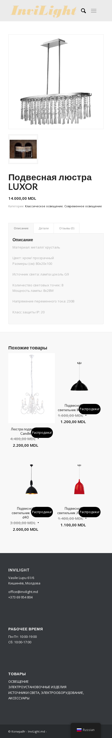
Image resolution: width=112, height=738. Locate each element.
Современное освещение (83, 206)
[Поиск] (81, 10)
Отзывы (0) (66, 228)
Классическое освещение (44, 206)
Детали (44, 228)
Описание (21, 228)
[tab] (21, 228)
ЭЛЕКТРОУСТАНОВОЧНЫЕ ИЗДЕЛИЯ (37, 687)
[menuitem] (81, 10)
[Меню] (93, 10)
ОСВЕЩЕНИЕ (18, 681)
